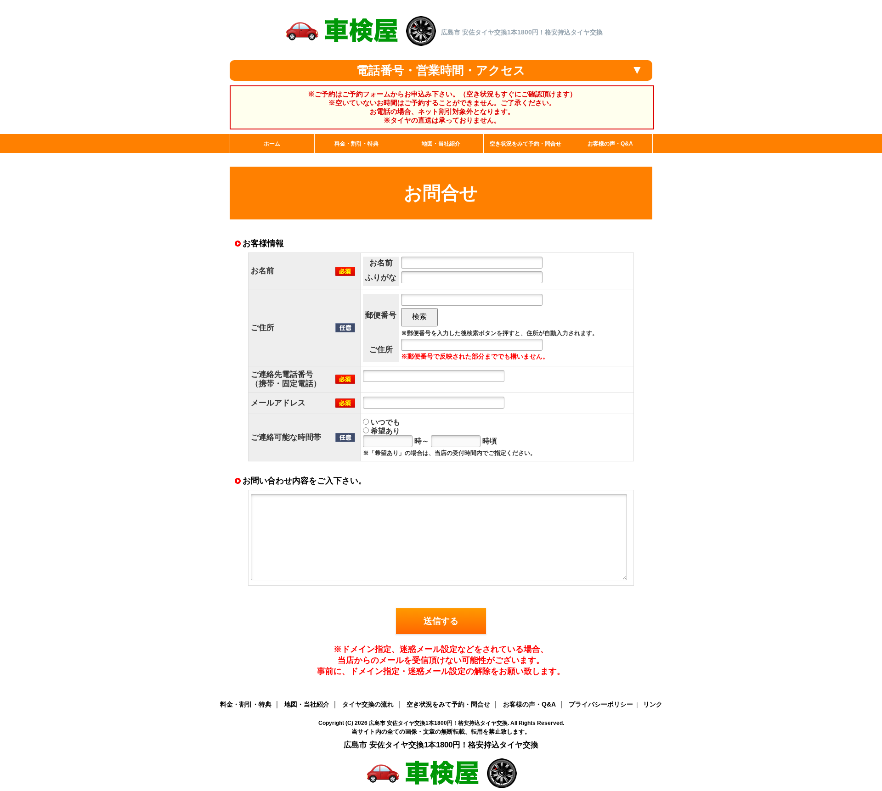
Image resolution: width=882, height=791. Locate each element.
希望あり (384, 431)
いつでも (384, 422)
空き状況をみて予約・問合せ (448, 704)
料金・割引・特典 (245, 704)
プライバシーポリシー (601, 704)
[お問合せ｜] (360, 45)
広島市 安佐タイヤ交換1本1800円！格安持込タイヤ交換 (438, 723)
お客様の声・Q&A (529, 704)
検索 (419, 316)
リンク (652, 704)
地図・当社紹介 (306, 704)
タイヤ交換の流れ (368, 704)
